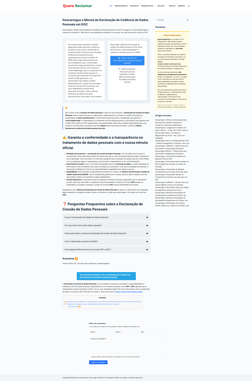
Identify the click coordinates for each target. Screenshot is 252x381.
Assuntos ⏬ (74, 306)
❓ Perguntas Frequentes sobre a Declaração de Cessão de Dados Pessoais (91, 304)
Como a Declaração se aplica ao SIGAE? (81, 241)
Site (142, 332)
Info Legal (161, 6)
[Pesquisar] (188, 6)
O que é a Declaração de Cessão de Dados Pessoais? (86, 217)
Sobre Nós (181, 6)
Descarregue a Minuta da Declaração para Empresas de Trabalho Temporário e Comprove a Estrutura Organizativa (171, 122)
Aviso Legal (93, 378)
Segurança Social (147, 6)
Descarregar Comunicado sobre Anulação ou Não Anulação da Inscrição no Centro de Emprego (172, 164)
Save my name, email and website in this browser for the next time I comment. (116, 357)
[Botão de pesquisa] (187, 20)
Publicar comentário (98, 362)
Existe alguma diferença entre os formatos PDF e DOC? (88, 249)
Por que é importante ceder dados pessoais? (83, 225)
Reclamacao (134, 6)
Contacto (172, 6)
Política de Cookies (180, 107)
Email (118, 332)
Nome (93, 332)
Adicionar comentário (99, 339)
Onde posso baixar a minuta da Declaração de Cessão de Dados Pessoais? (95, 233)
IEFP (111, 6)
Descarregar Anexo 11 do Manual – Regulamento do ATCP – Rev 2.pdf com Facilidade (170, 135)
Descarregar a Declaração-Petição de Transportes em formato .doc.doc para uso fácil (171, 177)
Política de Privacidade (164, 107)
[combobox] (170, 20)
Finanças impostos (121, 6)
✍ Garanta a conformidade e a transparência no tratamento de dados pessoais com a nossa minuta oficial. (102, 302)
